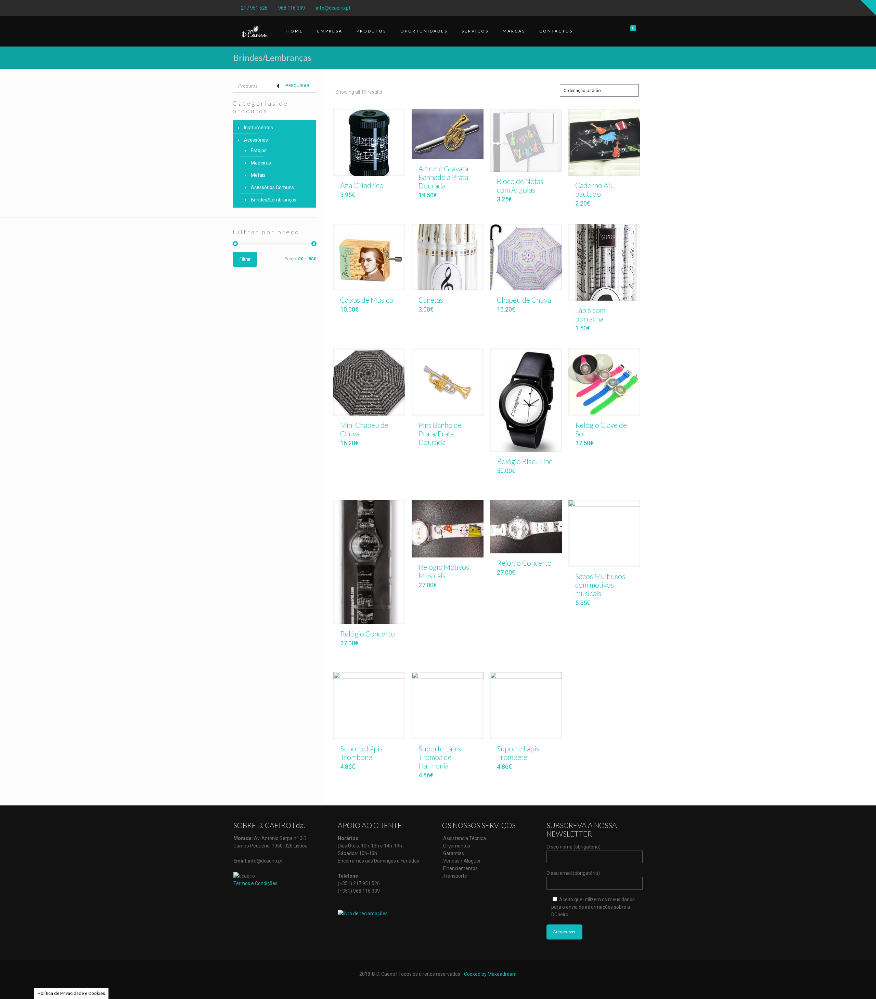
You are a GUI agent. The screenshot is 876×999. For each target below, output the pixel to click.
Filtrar (245, 259)
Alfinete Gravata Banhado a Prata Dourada (443, 177)
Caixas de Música (366, 299)
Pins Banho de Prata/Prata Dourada (440, 433)
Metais (258, 175)
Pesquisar (297, 85)
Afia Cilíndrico (362, 185)
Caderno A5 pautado (594, 189)
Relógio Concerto (367, 633)
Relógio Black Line (525, 461)
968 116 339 (291, 8)
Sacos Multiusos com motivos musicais (600, 584)
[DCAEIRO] (254, 31)
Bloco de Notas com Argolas (520, 185)
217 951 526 (254, 8)
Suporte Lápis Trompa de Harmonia (439, 757)
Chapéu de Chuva (524, 299)
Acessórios (256, 140)
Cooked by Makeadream (490, 974)
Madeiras (261, 163)
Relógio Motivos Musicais (443, 571)
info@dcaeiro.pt (333, 8)
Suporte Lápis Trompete (518, 752)
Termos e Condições (255, 883)
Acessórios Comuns (272, 187)
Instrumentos (258, 127)
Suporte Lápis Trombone (361, 752)
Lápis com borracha (590, 314)
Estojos (259, 150)
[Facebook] (639, 8)
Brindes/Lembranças (273, 199)
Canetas (430, 299)
